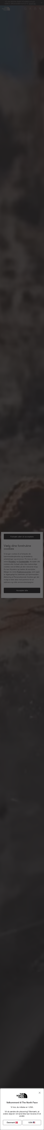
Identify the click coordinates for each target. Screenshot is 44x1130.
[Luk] (39, 1092)
